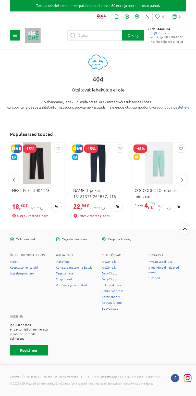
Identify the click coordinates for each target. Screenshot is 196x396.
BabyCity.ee (110, 308)
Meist (14, 261)
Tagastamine (65, 273)
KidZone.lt (109, 261)
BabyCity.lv (109, 279)
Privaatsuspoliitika (160, 261)
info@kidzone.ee (159, 33)
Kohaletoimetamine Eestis (74, 267)
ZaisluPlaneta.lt (112, 291)
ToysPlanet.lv (111, 297)
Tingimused (64, 279)
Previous (14, 180)
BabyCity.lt (109, 273)
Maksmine (63, 261)
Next (182, 180)
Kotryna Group (112, 303)
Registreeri (29, 350)
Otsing (133, 35)
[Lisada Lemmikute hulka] (58, 148)
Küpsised (154, 278)
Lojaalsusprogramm (23, 273)
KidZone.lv (109, 267)
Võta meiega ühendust (71, 285)
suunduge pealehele (173, 107)
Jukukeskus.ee (112, 285)
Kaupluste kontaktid (24, 267)
